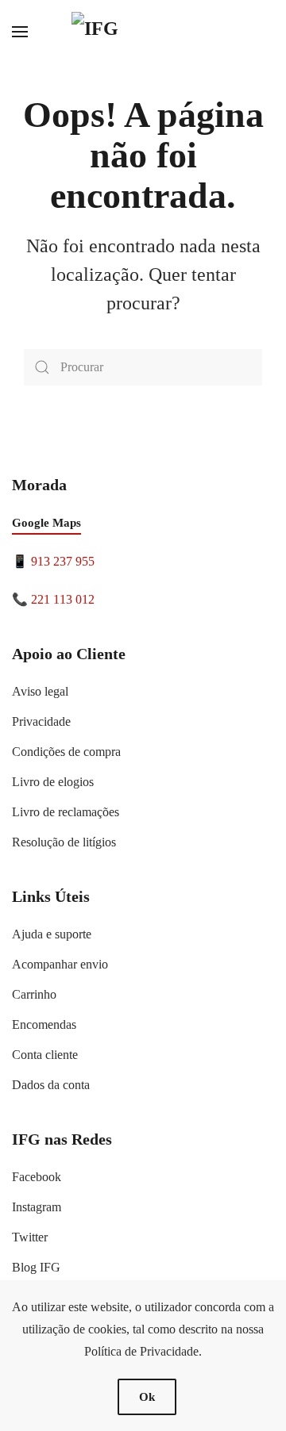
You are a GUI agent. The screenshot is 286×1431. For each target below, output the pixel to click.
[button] (20, 31)
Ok (147, 1397)
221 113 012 (63, 599)
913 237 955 (63, 561)
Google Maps (46, 522)
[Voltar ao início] (143, 31)
